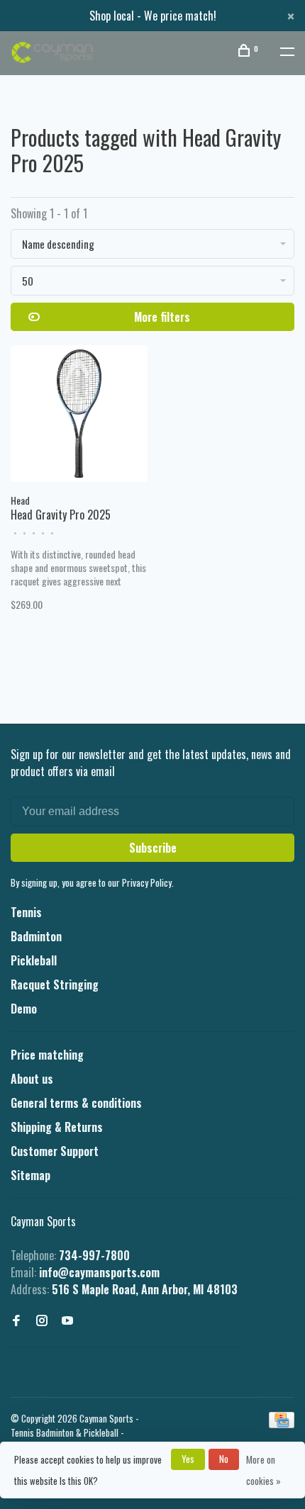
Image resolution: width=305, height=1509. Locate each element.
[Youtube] (67, 1320)
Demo (24, 1008)
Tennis (26, 912)
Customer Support (55, 1151)
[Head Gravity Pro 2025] (79, 415)
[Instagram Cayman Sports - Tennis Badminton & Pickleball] (42, 1320)
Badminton (36, 936)
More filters (162, 316)
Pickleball (34, 960)
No (223, 1459)
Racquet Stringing (55, 984)
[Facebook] (16, 1320)
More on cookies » (263, 1470)
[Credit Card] (281, 1423)
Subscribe (153, 847)
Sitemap (30, 1175)
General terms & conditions (76, 1102)
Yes (188, 1459)
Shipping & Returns (57, 1126)
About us (32, 1078)
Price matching (47, 1054)
